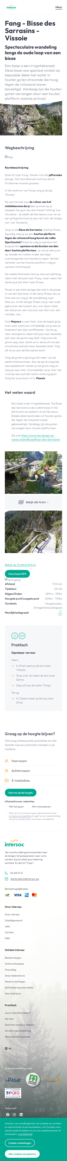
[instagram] (14, 1115)
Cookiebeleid (25, 1134)
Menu (58, 7)
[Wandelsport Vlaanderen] (54, 1080)
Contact (9, 932)
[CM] (33, 1080)
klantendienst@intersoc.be (25, 878)
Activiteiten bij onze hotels (19, 987)
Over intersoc (12, 914)
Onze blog (10, 969)
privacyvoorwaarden (20, 816)
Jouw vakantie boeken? (18, 1012)
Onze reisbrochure (15, 975)
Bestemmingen (13, 957)
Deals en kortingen (15, 981)
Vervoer (9, 1018)
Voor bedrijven (13, 993)
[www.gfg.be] (13, 1093)
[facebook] (8, 1115)
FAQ (7, 938)
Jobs (7, 926)
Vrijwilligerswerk (13, 920)
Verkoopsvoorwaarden (17, 1036)
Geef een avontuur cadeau (19, 1024)
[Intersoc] (11, 7)
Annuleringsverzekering (18, 1030)
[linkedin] (21, 1115)
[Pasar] (13, 1080)
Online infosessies (14, 963)
